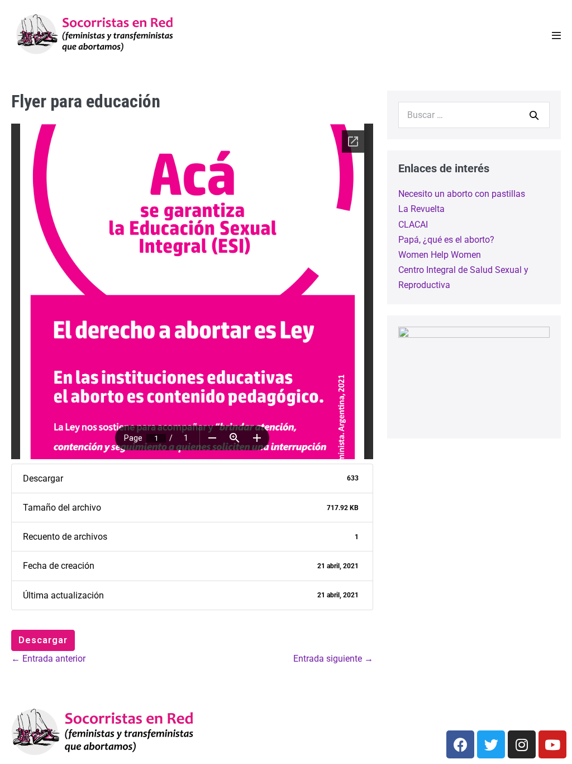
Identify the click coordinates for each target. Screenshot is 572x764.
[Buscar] (534, 115)
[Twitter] (491, 744)
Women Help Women (439, 254)
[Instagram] (522, 744)
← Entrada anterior (48, 658)
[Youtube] (552, 744)
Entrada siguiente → (333, 658)
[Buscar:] (474, 115)
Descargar (43, 640)
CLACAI (413, 224)
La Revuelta (421, 209)
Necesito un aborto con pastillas (461, 193)
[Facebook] (460, 744)
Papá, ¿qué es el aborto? (446, 239)
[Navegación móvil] (556, 35)
